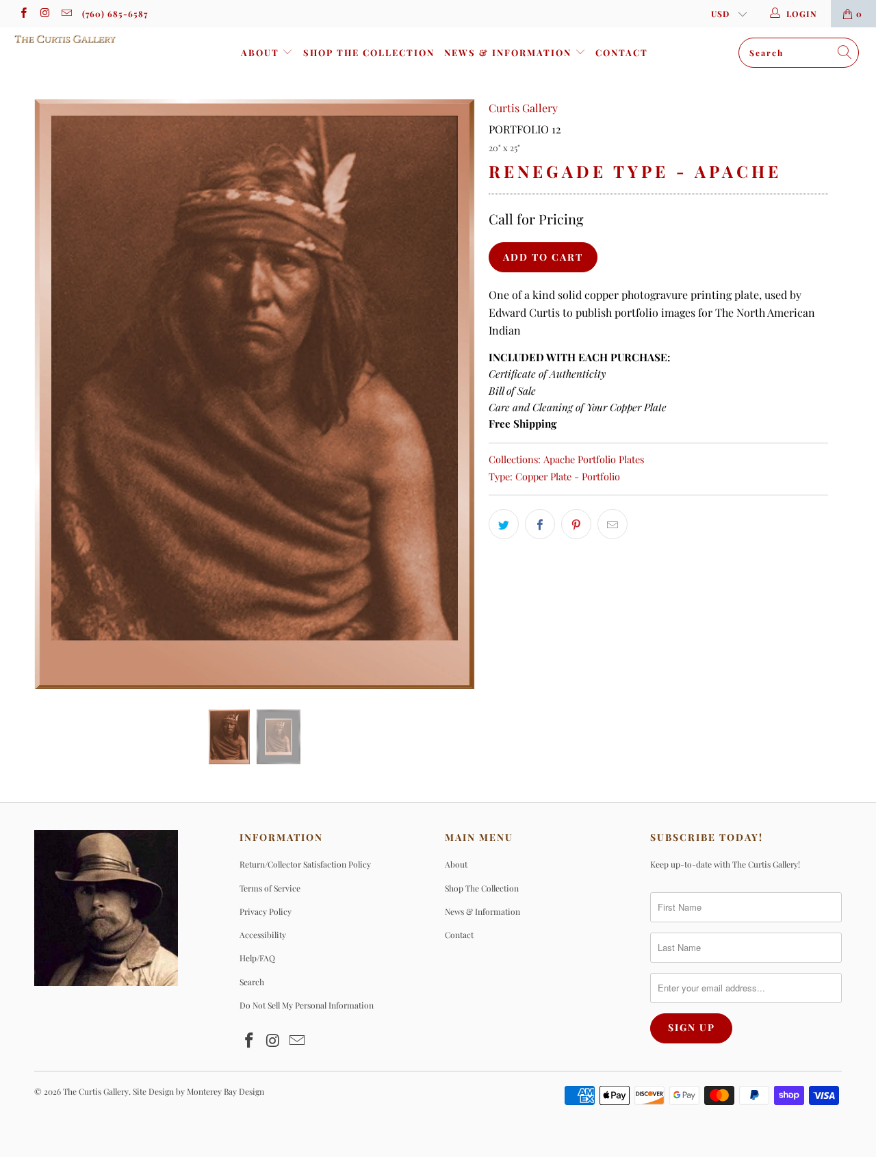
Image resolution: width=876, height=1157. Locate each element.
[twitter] (504, 524)
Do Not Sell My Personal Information (307, 1005)
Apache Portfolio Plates (593, 459)
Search (252, 981)
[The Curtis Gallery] (77, 39)
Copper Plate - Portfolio (567, 476)
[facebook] (23, 13)
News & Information (509, 52)
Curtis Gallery (523, 108)
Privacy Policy (266, 911)
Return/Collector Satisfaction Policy (305, 864)
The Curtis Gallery (96, 1091)
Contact (621, 52)
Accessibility (263, 934)
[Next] (451, 394)
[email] (66, 13)
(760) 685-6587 (115, 13)
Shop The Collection (369, 52)
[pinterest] (576, 524)
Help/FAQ (257, 957)
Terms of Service (270, 888)
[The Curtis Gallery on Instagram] (44, 13)
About (262, 52)
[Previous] (58, 394)
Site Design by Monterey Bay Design (198, 1091)
